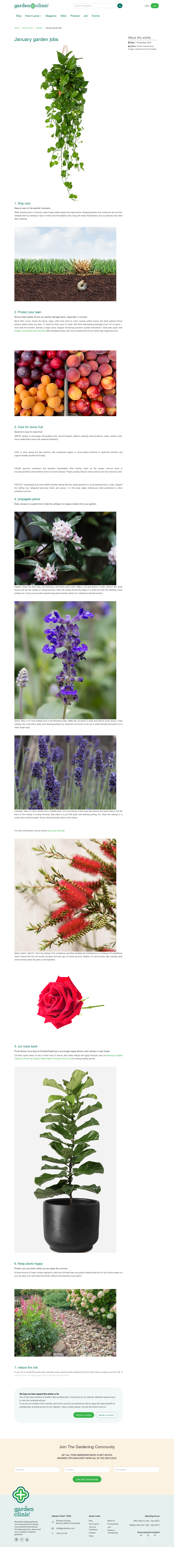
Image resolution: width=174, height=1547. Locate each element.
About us (111, 1521)
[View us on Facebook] (22, 1540)
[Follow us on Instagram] (16, 1540)
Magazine (50, 16)
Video (63, 16)
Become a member (83, 1415)
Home (16, 28)
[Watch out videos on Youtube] (27, 1540)
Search (121, 6)
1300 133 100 (61, 1533)
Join (154, 5)
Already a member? (107, 1415)
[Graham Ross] (31, 6)
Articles (39, 28)
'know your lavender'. (56, 830)
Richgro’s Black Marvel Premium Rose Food (52, 1058)
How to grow (32, 16)
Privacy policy (113, 1524)
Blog (18, 16)
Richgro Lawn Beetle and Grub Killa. (30, 331)
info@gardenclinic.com (65, 1528)
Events (96, 16)
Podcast (75, 16)
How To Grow (27, 28)
